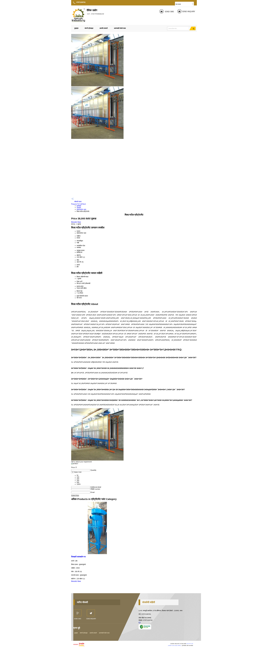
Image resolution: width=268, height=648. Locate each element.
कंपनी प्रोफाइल (89, 28)
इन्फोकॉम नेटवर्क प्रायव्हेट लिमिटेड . (175, 645)
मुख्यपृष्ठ (79, 206)
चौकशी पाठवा (77, 201)
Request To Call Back (78, 204)
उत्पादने (79, 208)
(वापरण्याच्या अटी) (189, 643)
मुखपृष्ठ (76, 28)
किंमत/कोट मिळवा (76, 222)
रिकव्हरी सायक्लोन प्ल (78, 557)
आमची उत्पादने (104, 28)
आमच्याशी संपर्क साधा (120, 28)
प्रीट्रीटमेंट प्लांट (81, 209)
